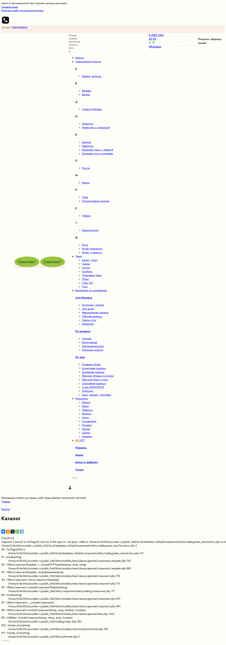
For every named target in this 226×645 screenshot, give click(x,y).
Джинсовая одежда (94, 368)
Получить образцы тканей (180, 41)
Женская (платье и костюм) (98, 376)
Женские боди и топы (95, 380)
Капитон (86, 142)
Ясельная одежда (92, 350)
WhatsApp (155, 47)
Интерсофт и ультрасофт (96, 127)
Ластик (86, 168)
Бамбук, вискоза (91, 76)
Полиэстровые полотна (95, 201)
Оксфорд (87, 271)
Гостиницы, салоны (93, 305)
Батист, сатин (89, 260)
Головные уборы (91, 364)
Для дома (88, 309)
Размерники (89, 421)
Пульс (85, 279)
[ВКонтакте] (3, 532)
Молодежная (89, 342)
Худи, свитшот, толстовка (96, 395)
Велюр (86, 94)
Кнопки (86, 402)
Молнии (86, 414)
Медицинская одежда (95, 312)
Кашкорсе (87, 146)
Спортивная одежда (94, 383)
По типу (80, 357)
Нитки (85, 417)
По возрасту (83, 331)
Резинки (87, 425)
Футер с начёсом (92, 252)
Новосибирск (19, 27)
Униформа (87, 324)
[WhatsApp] (17, 532)
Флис (85, 245)
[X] (13, 532)
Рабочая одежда (92, 316)
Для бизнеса (83, 298)
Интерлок (87, 124)
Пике (85, 197)
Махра (85, 183)
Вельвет (86, 91)
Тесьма (86, 429)
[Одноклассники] (8, 532)
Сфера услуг (89, 320)
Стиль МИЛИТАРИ (93, 387)
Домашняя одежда (93, 372)
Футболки (87, 391)
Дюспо (86, 268)
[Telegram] (22, 532)
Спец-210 (87, 283)
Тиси (85, 287)
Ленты (85, 406)
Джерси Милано (92, 109)
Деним (86, 264)
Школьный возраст (93, 346)
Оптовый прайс (22, 8)
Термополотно (90, 230)
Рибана (86, 216)
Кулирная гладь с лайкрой (97, 150)
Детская (86, 338)
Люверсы (87, 410)
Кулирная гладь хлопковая (97, 153)
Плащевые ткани (92, 275)
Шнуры (86, 433)
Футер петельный (92, 249)
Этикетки (87, 436)
